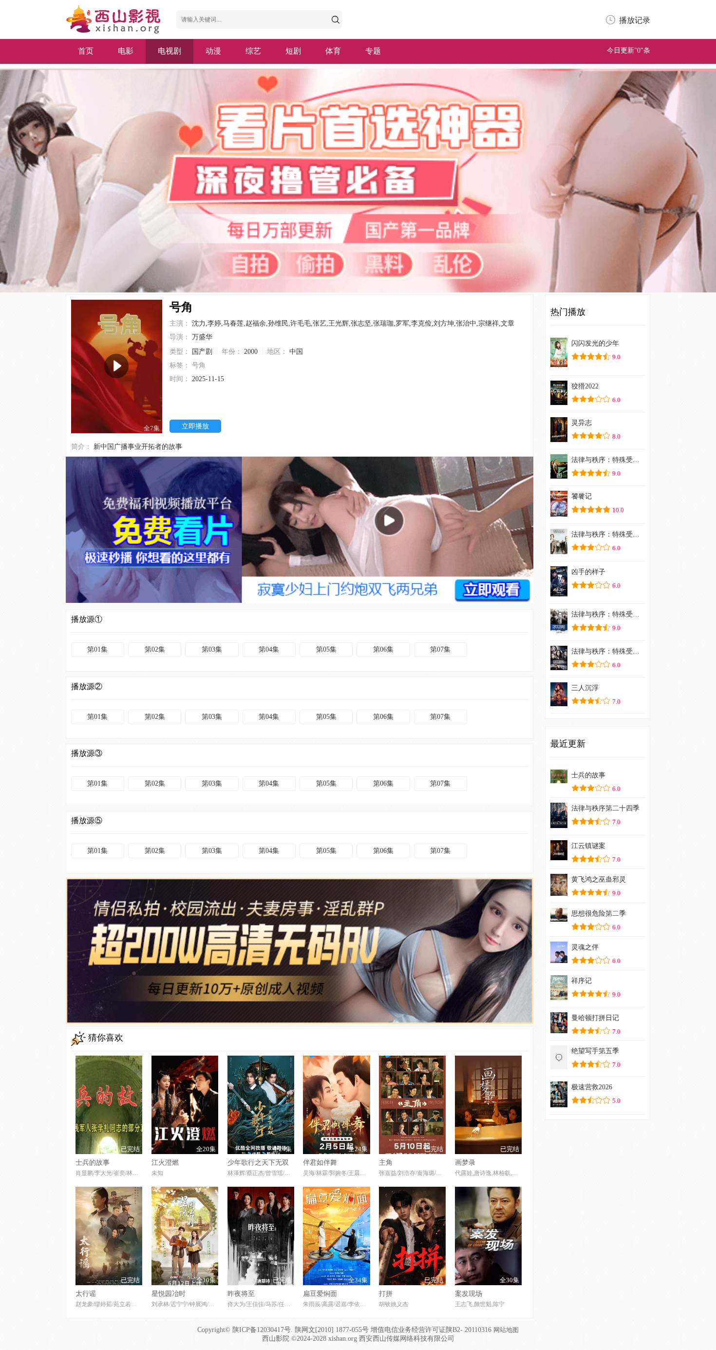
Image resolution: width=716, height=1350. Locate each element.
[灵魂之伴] (558, 960)
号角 (199, 365)
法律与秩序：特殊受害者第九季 (606, 534)
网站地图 (506, 1329)
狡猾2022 (585, 386)
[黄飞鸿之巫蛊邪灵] (558, 893)
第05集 (326, 649)
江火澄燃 (165, 1162)
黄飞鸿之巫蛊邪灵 (598, 879)
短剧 (293, 51)
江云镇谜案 (588, 845)
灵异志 (581, 422)
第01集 (97, 649)
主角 (386, 1162)
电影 (125, 51)
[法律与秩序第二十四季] (558, 825)
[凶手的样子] (558, 594)
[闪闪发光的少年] (558, 366)
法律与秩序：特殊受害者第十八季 (606, 651)
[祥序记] (558, 997)
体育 (333, 51)
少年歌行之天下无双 (258, 1162)
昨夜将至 (241, 1293)
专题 (373, 51)
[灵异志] (558, 439)
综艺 (253, 51)
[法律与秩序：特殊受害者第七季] (558, 476)
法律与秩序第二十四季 (605, 808)
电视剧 (169, 51)
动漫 (213, 51)
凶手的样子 (588, 572)
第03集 (212, 649)
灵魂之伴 (585, 947)
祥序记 (581, 980)
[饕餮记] (558, 514)
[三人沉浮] (558, 703)
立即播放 (195, 426)
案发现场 (468, 1293)
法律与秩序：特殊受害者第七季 (606, 459)
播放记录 (634, 20)
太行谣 (85, 1293)
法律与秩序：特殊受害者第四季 (606, 614)
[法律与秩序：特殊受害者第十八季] (558, 667)
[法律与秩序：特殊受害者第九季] (558, 551)
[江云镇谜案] (558, 857)
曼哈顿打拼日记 (595, 1018)
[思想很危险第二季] (558, 919)
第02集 (155, 649)
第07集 (440, 649)
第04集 (269, 649)
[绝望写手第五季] (558, 1066)
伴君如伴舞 (320, 1162)
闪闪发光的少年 (595, 343)
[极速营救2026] (558, 1104)
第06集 (383, 649)
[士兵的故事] (558, 780)
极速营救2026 (591, 1087)
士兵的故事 (92, 1162)
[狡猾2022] (558, 402)
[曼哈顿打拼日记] (558, 1030)
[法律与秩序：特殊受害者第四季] (558, 631)
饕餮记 (581, 496)
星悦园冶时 (168, 1293)
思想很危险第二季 (598, 913)
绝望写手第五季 (595, 1051)
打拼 (386, 1293)
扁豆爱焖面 (320, 1293)
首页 (86, 51)
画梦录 (465, 1162)
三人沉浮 (585, 688)
